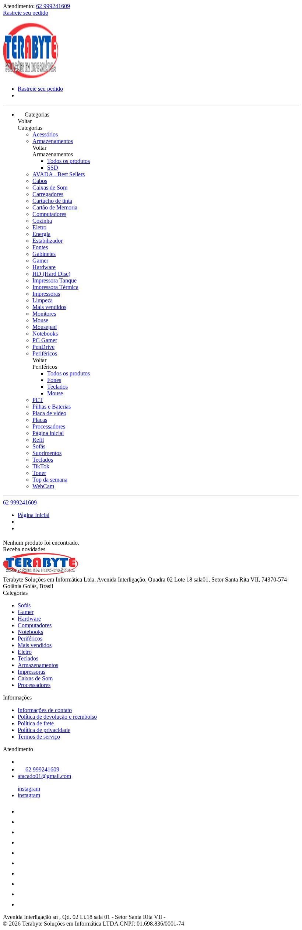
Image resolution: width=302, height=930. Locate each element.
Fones (54, 380)
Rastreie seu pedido (25, 13)
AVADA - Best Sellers (58, 174)
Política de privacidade (44, 730)
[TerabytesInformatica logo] (30, 76)
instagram (29, 788)
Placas (39, 420)
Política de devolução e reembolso (57, 717)
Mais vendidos (49, 307)
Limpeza (42, 300)
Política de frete (36, 723)
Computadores (49, 214)
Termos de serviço (39, 736)
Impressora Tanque (54, 280)
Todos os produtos (68, 161)
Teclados (57, 387)
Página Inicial (33, 515)
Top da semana (49, 479)
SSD (52, 167)
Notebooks (45, 333)
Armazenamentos (52, 141)
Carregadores (47, 194)
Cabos (39, 181)
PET (37, 400)
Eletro (39, 227)
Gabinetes (44, 254)
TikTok (40, 466)
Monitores (44, 313)
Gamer (40, 260)
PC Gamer (44, 340)
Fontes (40, 247)
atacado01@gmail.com (44, 776)
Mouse (40, 320)
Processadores (48, 426)
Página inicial (48, 433)
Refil (38, 440)
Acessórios (45, 134)
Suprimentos (47, 453)
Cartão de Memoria (54, 207)
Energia (41, 234)
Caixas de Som (49, 187)
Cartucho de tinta (52, 201)
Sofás (38, 446)
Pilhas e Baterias (51, 406)
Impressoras (46, 294)
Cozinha (42, 221)
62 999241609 (53, 6)
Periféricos (44, 353)
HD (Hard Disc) (51, 274)
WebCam (43, 486)
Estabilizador (47, 240)
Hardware (44, 267)
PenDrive (43, 347)
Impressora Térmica (55, 287)
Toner (39, 473)
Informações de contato (45, 710)
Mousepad (44, 327)
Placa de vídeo (49, 413)
